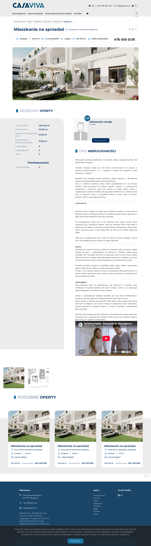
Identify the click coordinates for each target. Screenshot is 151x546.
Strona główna (19, 14)
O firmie (96, 498)
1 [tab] (145, 476)
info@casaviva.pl (29, 508)
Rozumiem (75, 541)
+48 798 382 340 (30, 503)
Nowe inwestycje (35, 14)
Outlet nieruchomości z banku (58, 14)
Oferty (95, 501)
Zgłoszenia (97, 503)
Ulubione (97, 506)
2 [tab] (147, 476)
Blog (95, 509)
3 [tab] (149, 476)
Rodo (95, 514)
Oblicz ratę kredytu (99, 39)
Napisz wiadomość (100, 140)
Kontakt (78, 14)
